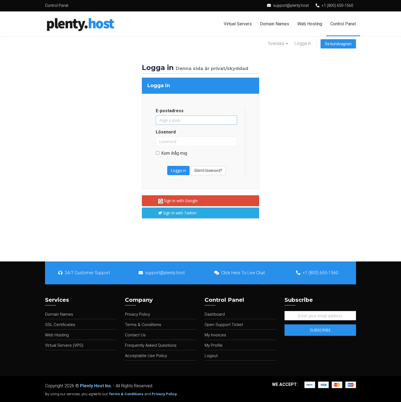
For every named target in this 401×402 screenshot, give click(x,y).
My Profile (214, 345)
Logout (211, 355)
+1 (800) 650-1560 (337, 5)
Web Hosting (309, 23)
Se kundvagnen (338, 44)
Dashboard (215, 314)
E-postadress (170, 110)
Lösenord (166, 132)
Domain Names (274, 23)
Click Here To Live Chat (243, 272)
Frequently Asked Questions (150, 345)
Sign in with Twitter (179, 212)
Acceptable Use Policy (146, 355)
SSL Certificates (60, 324)
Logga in (303, 43)
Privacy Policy (137, 314)
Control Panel (343, 23)
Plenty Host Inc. (96, 385)
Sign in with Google (180, 200)
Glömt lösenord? (208, 170)
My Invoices (215, 335)
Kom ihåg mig (174, 153)
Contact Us (135, 335)
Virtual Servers (238, 23)
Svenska (276, 43)
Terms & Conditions (143, 324)
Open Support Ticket (224, 324)
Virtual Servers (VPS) (64, 345)
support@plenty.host (291, 5)
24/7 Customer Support (87, 272)
